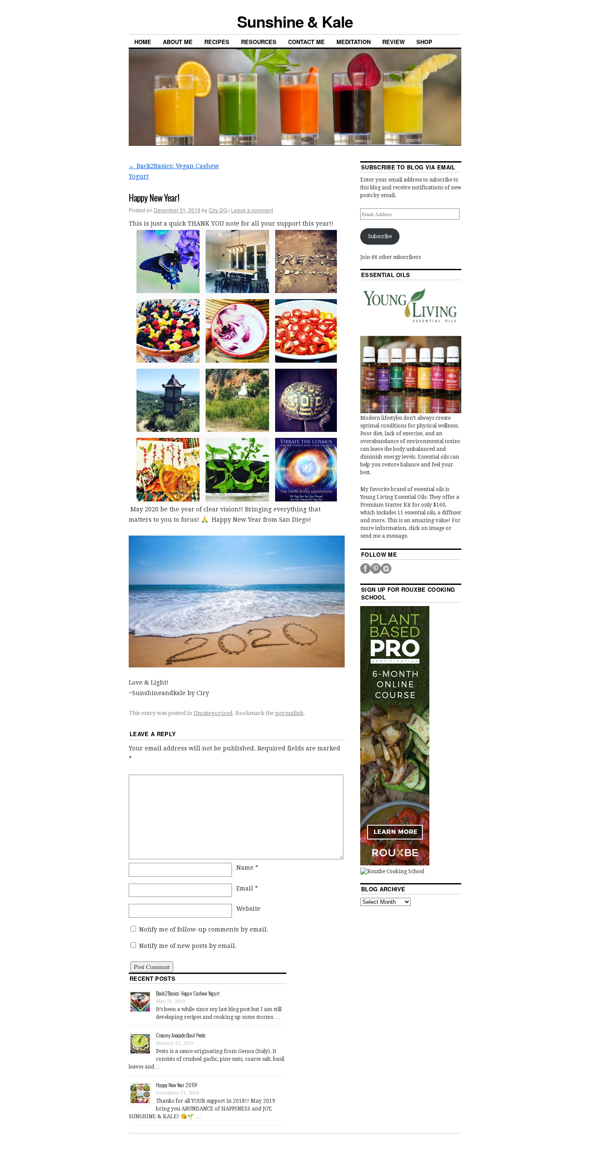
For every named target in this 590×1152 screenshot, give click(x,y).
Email (247, 888)
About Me (178, 42)
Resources (258, 42)
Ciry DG (218, 210)
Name (247, 867)
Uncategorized (212, 713)
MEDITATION (353, 42)
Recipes (216, 42)
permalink (289, 713)
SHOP (424, 42)
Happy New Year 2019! (176, 1084)
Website (248, 908)
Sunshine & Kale (295, 21)
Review (393, 42)
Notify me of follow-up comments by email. (203, 929)
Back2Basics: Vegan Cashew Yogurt (187, 993)
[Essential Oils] (410, 348)
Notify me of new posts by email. (188, 945)
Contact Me (306, 42)
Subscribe (380, 236)
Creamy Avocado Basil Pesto (180, 1035)
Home (142, 42)
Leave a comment (252, 210)
